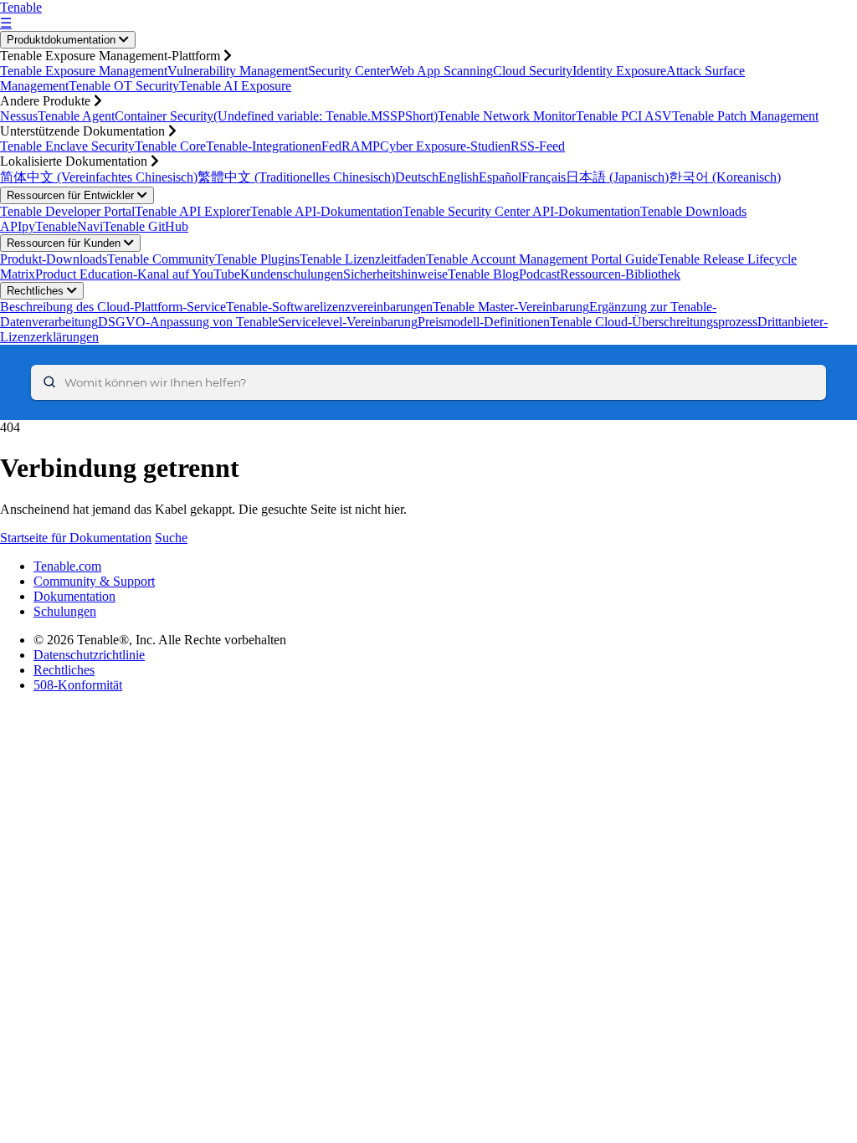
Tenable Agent (76, 116)
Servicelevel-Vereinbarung (348, 322)
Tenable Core (170, 146)
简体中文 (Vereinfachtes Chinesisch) (99, 177)
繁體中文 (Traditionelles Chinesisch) (296, 177)
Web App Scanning (441, 71)
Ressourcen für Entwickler (72, 195)
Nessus (19, 116)
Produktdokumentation (63, 39)
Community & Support (94, 581)
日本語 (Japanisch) (617, 177)
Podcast (539, 274)
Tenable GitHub (145, 226)
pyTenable (49, 226)
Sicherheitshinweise (395, 274)
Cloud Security (532, 71)
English (459, 177)
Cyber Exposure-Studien (445, 146)
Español (500, 177)
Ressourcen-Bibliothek (620, 274)
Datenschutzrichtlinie (89, 655)
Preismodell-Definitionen (484, 322)
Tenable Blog (483, 274)
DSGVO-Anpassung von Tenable (188, 322)
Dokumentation (74, 596)
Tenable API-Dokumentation (326, 211)
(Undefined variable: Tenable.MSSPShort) (325, 116)
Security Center (349, 71)
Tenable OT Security (124, 86)
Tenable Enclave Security (67, 146)
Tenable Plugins (257, 259)
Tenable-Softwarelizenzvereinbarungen (329, 307)
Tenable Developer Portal (67, 211)
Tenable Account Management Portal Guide (542, 259)
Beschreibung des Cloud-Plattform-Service (113, 307)
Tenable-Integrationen (263, 146)
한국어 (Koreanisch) (725, 177)
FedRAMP (350, 146)
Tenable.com (67, 566)
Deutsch (417, 177)
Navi (90, 226)
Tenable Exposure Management (83, 71)
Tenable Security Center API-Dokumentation (521, 211)
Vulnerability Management (237, 71)
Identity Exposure (619, 71)
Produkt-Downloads (53, 259)
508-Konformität (77, 685)
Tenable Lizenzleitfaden (363, 259)
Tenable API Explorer (192, 211)
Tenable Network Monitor (507, 116)
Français (543, 177)
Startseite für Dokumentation (75, 537)
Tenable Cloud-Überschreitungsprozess (653, 322)
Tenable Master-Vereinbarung (511, 307)
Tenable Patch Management (745, 116)
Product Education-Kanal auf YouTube (137, 274)
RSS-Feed (538, 146)
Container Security (164, 116)
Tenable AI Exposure (235, 86)
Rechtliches (37, 290)
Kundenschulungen (291, 274)
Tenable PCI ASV (624, 116)
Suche (171, 537)
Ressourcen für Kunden (65, 243)
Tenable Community (161, 259)
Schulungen (64, 611)
